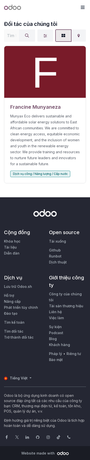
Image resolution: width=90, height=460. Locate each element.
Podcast (56, 333)
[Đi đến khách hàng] (45, 72)
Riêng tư (73, 354)
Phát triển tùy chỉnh (21, 307)
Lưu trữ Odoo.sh (18, 286)
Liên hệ (55, 312)
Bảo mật (56, 360)
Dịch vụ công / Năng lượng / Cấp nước (40, 174)
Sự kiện (55, 327)
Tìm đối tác (13, 331)
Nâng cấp (12, 301)
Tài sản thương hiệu (66, 306)
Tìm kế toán (14, 322)
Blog (53, 339)
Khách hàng (59, 345)
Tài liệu (10, 247)
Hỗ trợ (9, 295)
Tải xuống (57, 241)
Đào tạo (11, 313)
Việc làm (56, 318)
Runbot (55, 256)
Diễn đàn (12, 253)
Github (55, 250)
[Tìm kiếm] (27, 35)
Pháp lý (55, 354)
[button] (82, 7)
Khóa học (12, 241)
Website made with (38, 453)
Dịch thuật (58, 262)
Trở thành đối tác (19, 337)
